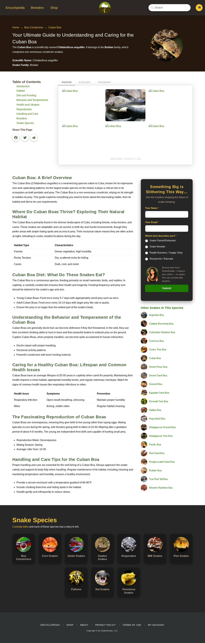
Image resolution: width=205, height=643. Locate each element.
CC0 (139, 159)
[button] (199, 7)
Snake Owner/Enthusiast (163, 240)
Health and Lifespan (27, 104)
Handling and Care (27, 113)
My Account (156, 625)
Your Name (152, 208)
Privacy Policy (105, 625)
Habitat (20, 90)
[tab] (66, 82)
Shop (69, 625)
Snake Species (25, 123)
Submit (166, 288)
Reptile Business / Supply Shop (166, 252)
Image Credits (116, 159)
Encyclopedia (50, 625)
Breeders (21, 118)
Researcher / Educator (161, 258)
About (84, 625)
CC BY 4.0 (129, 159)
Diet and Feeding (26, 95)
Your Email (152, 222)
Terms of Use (132, 625)
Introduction (23, 86)
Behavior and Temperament (32, 100)
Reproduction (24, 109)
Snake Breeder (157, 246)
